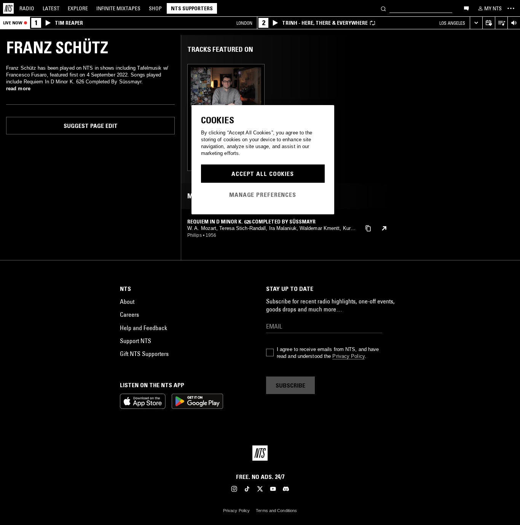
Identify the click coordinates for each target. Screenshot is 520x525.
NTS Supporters (192, 8)
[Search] (383, 8)
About (127, 301)
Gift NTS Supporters (144, 353)
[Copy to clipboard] (368, 228)
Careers (129, 314)
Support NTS (135, 341)
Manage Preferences (262, 194)
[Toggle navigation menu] (511, 8)
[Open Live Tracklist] (501, 23)
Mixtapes (118, 8)
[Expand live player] (476, 23)
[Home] (8, 8)
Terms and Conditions (276, 510)
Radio (26, 8)
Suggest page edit (91, 125)
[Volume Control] (513, 23)
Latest (51, 8)
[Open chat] (466, 8)
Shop (155, 8)
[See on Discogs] (384, 228)
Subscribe (290, 385)
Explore (78, 8)
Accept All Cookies (262, 173)
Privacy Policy (348, 356)
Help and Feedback (143, 328)
